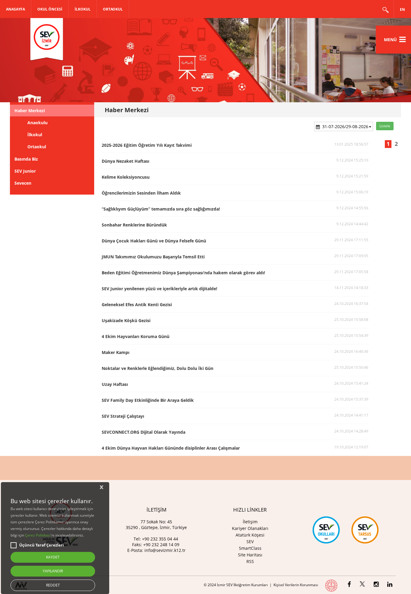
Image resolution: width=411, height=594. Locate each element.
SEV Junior (25, 171)
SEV (250, 541)
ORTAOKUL (113, 9)
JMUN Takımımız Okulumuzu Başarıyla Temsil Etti (153, 257)
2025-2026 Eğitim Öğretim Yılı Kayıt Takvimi (147, 145)
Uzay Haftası (115, 384)
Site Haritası (250, 555)
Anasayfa (15, 9)
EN (402, 9)
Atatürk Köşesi (250, 535)
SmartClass (250, 548)
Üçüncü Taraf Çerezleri (41, 545)
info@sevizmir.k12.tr (165, 550)
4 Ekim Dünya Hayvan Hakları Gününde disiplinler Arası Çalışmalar (171, 448)
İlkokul (34, 134)
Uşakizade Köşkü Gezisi (126, 320)
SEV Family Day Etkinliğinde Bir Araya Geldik (148, 400)
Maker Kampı (115, 352)
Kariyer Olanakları (250, 528)
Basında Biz (26, 159)
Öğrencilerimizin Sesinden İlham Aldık (141, 193)
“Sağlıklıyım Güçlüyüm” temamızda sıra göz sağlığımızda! (161, 209)
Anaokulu (37, 122)
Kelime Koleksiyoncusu (126, 177)
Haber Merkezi (29, 110)
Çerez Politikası (38, 535)
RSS (250, 561)
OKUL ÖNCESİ (49, 9)
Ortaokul (36, 146)
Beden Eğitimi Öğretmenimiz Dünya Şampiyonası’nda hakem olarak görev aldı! (183, 272)
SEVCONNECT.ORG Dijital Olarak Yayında (143, 432)
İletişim (250, 522)
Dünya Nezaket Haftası (125, 161)
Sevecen (22, 183)
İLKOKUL (83, 9)
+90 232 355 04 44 (160, 539)
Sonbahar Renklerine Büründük (134, 225)
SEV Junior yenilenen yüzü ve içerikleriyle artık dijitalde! (159, 288)
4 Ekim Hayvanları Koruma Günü (135, 336)
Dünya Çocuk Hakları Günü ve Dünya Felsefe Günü (154, 241)
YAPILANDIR (53, 571)
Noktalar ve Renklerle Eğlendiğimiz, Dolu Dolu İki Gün (157, 368)
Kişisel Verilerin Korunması (295, 584)
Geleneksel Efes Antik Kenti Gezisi (137, 304)
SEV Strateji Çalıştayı (123, 416)
